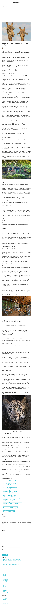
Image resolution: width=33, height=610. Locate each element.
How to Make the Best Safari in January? (9, 483)
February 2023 (5, 590)
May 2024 (4, 573)
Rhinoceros (4, 599)
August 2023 (5, 584)
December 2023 (5, 579)
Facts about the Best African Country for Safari (10, 506)
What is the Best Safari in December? (9, 499)
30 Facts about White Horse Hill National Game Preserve (11, 564)
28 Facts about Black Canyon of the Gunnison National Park (11, 559)
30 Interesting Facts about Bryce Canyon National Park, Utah (12, 560)
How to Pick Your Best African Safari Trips (10, 487)
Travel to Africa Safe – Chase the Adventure (10, 488)
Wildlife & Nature (5, 603)
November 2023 (5, 580)
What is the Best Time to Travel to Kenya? (10, 504)
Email (3, 546)
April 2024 (4, 574)
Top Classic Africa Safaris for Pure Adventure (10, 496)
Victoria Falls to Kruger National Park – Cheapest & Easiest (12, 502)
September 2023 (5, 582)
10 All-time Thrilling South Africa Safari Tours (10, 490)
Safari (8, 42)
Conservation (5, 597)
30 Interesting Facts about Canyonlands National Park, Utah (11, 561)
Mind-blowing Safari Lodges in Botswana (10, 500)
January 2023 (5, 591)
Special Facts (5, 602)
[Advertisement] (16, 14)
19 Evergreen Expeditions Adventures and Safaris (11, 492)
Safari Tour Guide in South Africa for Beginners (10, 486)
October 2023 (5, 581)
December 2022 (5, 592)
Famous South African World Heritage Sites (10, 484)
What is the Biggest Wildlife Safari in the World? (11, 503)
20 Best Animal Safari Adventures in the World (10, 508)
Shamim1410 (9, 48)
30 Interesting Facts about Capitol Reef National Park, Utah (11, 563)
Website (3, 549)
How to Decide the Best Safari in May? (9, 480)
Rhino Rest (16, 2)
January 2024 (5, 578)
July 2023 (4, 585)
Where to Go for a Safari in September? (9, 482)
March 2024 (5, 575)
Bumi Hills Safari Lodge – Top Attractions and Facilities (12, 494)
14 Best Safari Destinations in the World (9, 511)
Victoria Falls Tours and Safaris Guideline (9, 495)
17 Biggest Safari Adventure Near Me (9, 510)
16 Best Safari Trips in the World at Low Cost (10, 507)
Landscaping (5, 598)
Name (3, 543)
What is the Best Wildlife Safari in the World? (10, 491)
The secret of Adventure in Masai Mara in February (11, 498)
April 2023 (4, 587)
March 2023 (5, 589)
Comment (3, 530)
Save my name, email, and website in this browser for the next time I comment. (14, 551)
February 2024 (5, 576)
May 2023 (4, 586)
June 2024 (4, 571)
